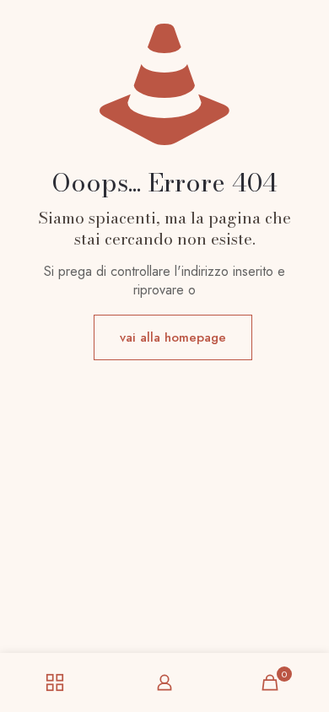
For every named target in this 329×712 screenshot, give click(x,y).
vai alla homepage (173, 337)
